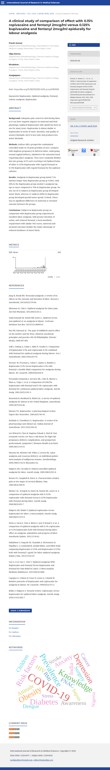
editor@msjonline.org (43, 760)
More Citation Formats (82, 107)
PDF (73, 45)
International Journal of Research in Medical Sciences (33, 2)
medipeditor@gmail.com (21, 760)
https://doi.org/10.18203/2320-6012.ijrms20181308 (36, 89)
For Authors (14, 632)
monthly (50, 277)
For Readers (14, 628)
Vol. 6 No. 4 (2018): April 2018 (40, 13)
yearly (58, 277)
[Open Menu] (2, 2)
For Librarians (15, 636)
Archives (20, 13)
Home (12, 13)
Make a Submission (20, 610)
